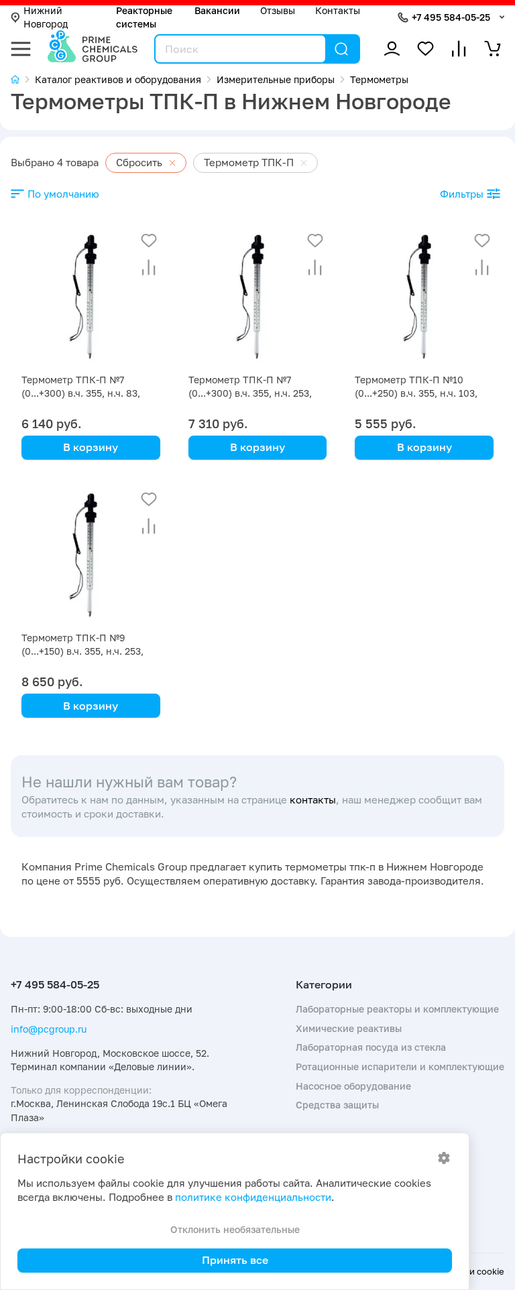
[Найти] (341, 49)
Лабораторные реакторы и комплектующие (397, 1009)
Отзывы (277, 10)
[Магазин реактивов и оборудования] (23, 79)
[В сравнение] (148, 267)
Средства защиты (337, 1104)
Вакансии (217, 10)
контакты (313, 799)
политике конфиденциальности (253, 1197)
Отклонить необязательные (235, 1229)
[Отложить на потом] (148, 240)
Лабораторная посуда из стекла (371, 1047)
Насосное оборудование (353, 1086)
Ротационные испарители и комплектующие (400, 1066)
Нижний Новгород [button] (45, 17)
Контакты (337, 10)
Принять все (235, 1260)
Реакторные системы (144, 17)
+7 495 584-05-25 (451, 17)
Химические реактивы (349, 1028)
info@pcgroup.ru (49, 1029)
